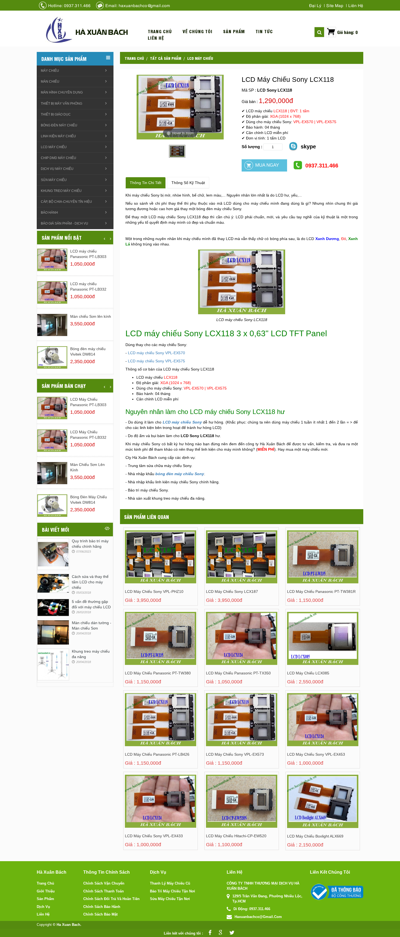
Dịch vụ (43, 907)
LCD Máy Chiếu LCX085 (308, 673)
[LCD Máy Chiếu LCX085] (310, 644)
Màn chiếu (50, 81)
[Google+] (219, 933)
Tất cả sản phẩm (165, 58)
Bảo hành (49, 212)
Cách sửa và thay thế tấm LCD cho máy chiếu (90, 582)
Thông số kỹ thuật (188, 182)
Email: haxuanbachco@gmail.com (137, 5)
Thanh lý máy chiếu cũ (170, 883)
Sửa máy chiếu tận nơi (170, 899)
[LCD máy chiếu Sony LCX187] (229, 562)
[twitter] (230, 933)
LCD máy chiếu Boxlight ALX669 (315, 836)
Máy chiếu (50, 71)
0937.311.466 (321, 166)
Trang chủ (160, 31)
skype (308, 147)
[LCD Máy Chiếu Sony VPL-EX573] (229, 725)
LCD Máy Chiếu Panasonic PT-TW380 (158, 673)
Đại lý (315, 5)
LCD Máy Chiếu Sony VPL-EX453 (316, 754)
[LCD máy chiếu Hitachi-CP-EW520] (229, 806)
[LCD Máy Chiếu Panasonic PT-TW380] (147, 644)
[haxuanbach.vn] (336, 892)
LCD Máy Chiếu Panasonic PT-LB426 (157, 754)
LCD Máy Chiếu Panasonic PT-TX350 (238, 673)
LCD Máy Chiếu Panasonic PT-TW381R (321, 591)
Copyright (44, 925)
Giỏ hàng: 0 (347, 32)
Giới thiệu (46, 891)
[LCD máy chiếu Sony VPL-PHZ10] (147, 562)
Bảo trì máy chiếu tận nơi (172, 891)
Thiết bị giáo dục (56, 114)
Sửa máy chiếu (54, 180)
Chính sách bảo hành (101, 907)
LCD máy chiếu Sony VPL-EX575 (156, 361)
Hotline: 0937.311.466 (69, 5)
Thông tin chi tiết (145, 182)
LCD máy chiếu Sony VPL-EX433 (154, 836)
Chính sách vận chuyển (103, 883)
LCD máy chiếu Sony (182, 422)
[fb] (208, 933)
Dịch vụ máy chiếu (57, 169)
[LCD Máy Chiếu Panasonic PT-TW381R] (310, 562)
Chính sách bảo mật (100, 914)
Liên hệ (355, 5)
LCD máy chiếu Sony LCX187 (232, 591)
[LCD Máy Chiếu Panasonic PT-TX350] (229, 644)
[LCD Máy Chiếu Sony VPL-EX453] (310, 725)
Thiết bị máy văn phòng (61, 103)
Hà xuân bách (101, 31)
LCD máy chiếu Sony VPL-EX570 (156, 353)
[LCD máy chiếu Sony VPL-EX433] (147, 806)
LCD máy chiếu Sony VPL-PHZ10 (154, 591)
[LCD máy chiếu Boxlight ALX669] (310, 806)
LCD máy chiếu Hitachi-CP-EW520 (236, 836)
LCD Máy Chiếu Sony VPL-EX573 (235, 754)
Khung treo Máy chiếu (61, 191)
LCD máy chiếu (200, 58)
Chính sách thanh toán (103, 891)
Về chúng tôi (198, 31)
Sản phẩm (234, 31)
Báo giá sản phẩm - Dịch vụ (64, 223)
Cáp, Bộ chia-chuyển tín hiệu (66, 202)
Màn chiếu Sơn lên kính (90, 316)
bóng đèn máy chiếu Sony (179, 474)
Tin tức (264, 31)
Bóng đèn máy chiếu (59, 125)
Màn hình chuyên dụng (62, 92)
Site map (334, 5)
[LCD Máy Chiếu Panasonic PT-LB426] (147, 725)
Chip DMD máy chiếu (58, 158)
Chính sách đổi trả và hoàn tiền (111, 899)
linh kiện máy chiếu (58, 136)
